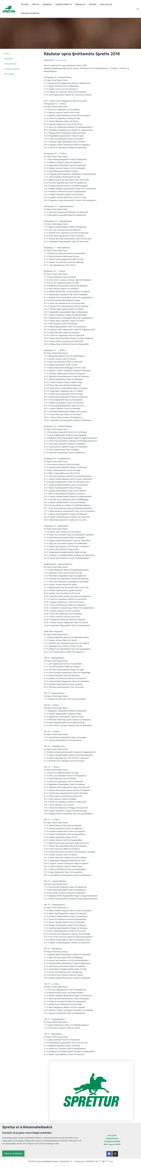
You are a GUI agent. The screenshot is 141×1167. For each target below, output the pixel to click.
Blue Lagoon (9, 74)
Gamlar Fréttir (61, 60)
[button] (138, 9)
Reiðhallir (80, 4)
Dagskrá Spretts (63, 4)
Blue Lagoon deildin (112, 1144)
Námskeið (47, 4)
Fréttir (35, 4)
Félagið (25, 4)
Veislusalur (106, 4)
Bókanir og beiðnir (30, 13)
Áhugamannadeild (11, 69)
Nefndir (92, 4)
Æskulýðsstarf (10, 64)
